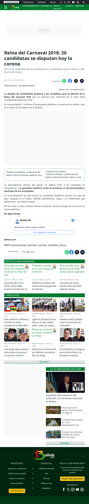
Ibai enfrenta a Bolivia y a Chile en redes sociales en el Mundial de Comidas (16, 324)
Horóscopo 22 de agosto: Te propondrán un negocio (72, 410)
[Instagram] (69, 2)
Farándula (32, 245)
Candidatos (53, 245)
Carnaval (42, 245)
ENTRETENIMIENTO (30, 6)
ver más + (65, 442)
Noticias (46, 478)
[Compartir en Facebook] (70, 80)
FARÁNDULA (46, 6)
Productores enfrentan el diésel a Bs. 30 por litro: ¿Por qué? (72, 434)
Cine (46, 473)
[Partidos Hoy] (78, 2)
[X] (65, 2)
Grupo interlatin (17, 483)
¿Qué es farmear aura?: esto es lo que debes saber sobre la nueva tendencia (44, 324)
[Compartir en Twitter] (77, 252)
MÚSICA (69, 6)
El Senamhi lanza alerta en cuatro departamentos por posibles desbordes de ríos (72, 425)
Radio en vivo (46, 483)
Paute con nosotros (17, 478)
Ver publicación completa (44, 232)
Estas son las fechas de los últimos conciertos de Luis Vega (44, 352)
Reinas (63, 245)
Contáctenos (17, 491)
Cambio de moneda (46, 468)
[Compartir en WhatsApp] (64, 80)
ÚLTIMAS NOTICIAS (11, 2)
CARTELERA (42, 2)
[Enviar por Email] (82, 80)
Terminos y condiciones (17, 469)
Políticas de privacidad (17, 473)
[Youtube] (73, 2)
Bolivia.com (25, 220)
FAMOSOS (79, 6)
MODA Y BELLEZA (57, 7)
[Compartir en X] (76, 80)
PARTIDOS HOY (28, 2)
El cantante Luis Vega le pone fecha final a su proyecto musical (72, 352)
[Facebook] (61, 2)
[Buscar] (83, 2)
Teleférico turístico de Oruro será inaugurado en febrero (44, 286)
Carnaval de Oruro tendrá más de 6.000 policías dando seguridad (70, 287)
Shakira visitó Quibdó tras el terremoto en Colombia (71, 322)
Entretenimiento (18, 245)
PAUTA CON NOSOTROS (72, 478)
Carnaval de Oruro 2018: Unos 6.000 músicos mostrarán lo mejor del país (15, 287)
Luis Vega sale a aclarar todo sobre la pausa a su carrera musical (16, 352)
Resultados (46, 488)
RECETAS (53, 2)
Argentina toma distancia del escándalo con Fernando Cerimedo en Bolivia (64, 398)
